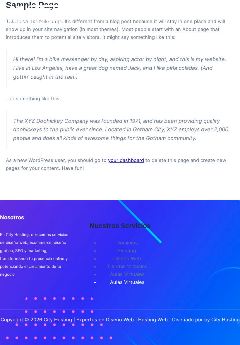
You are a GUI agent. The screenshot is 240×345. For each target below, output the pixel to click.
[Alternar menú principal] (227, 15)
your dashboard (126, 160)
